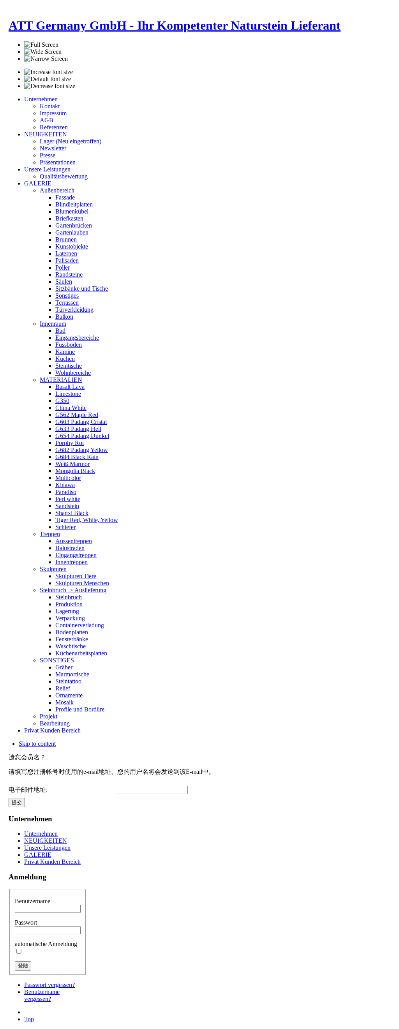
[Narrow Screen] (46, 58)
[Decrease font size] (49, 86)
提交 (17, 802)
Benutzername (32, 901)
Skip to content (37, 743)
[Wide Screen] (43, 51)
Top (29, 1019)
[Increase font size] (48, 72)
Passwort (26, 922)
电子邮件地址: (28, 789)
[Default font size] (47, 79)
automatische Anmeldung (46, 944)
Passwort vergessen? (49, 984)
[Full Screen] (41, 44)
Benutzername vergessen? (42, 995)
